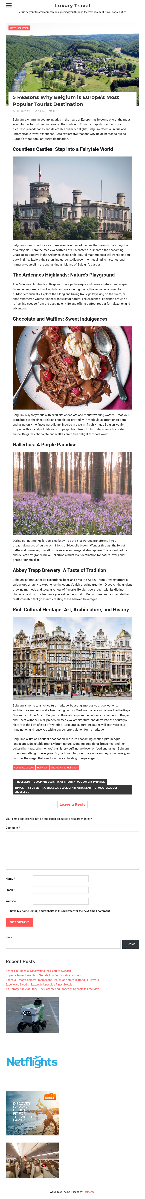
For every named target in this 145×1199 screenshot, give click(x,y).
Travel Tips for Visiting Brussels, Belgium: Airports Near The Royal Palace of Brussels (66, 789)
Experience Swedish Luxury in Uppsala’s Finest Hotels (39, 984)
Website (11, 901)
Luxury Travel (72, 5)
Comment (13, 827)
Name (10, 878)
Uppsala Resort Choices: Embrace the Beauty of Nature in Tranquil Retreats (52, 980)
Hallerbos (42, 767)
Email (10, 890)
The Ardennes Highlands (64, 767)
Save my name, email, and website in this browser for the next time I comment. (60, 911)
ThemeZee (88, 1192)
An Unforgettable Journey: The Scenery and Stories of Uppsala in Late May (52, 989)
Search (10, 937)
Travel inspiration (19, 28)
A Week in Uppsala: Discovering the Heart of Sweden (38, 971)
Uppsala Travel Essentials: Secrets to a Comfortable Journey (43, 975)
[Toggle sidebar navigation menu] (8, 5)
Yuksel (41, 111)
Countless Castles (24, 767)
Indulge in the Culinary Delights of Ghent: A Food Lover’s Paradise (60, 782)
